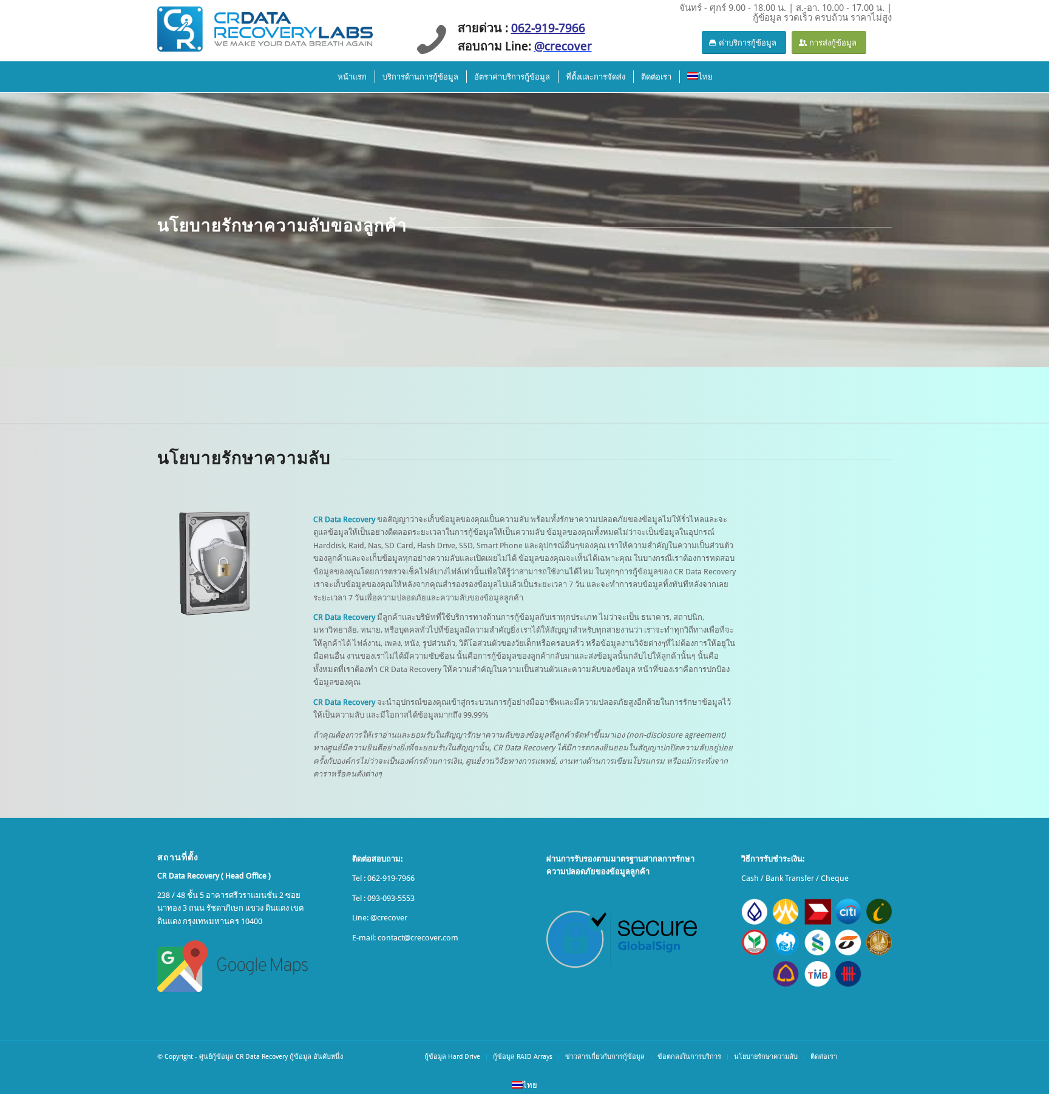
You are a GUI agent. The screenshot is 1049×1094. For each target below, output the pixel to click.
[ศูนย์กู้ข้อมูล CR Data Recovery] (265, 27)
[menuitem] (351, 76)
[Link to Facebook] (864, 1056)
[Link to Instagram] (883, 1056)
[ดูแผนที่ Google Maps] (232, 966)
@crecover (388, 917)
